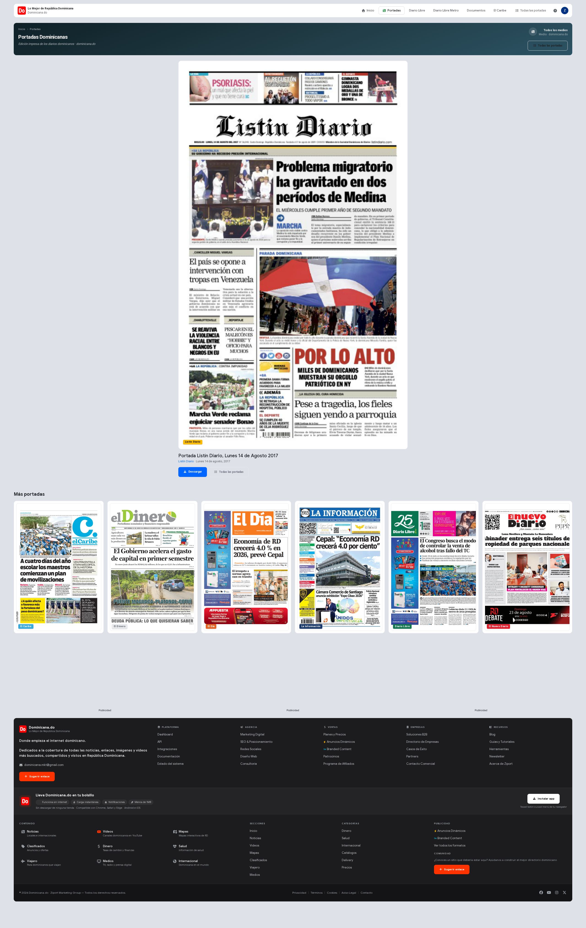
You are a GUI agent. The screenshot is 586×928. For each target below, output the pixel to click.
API (159, 742)
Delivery (347, 860)
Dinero (346, 831)
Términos (317, 892)
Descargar (195, 471)
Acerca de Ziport (501, 764)
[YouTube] (549, 892)
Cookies (332, 892)
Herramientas (499, 749)
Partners (412, 756)
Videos (254, 845)
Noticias (255, 838)
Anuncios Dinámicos (341, 742)
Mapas (254, 853)
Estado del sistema (170, 764)
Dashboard (165, 734)
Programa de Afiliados (338, 764)
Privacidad (299, 892)
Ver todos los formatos (449, 845)
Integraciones (167, 749)
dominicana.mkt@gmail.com (44, 765)
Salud (346, 838)
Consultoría (248, 764)
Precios (347, 867)
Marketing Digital (252, 734)
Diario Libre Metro (446, 10)
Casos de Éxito (416, 749)
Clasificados (258, 860)
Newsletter (497, 756)
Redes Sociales (250, 749)
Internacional (351, 845)
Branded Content (339, 749)
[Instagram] (556, 892)
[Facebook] (541, 892)
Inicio (370, 10)
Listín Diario (186, 461)
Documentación (168, 756)
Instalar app (545, 798)
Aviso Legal (349, 892)
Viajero (255, 867)
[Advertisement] (105, 678)
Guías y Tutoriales (501, 742)
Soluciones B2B (416, 734)
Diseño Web (248, 756)
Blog (492, 734)
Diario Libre (417, 10)
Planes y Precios (334, 734)
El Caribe (500, 10)
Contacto (366, 892)
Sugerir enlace (39, 776)
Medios (255, 875)
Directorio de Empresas (422, 742)
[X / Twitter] (564, 892)
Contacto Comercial (420, 764)
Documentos (476, 10)
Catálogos (349, 853)
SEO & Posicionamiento (256, 742)
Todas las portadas (533, 10)
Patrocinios (331, 756)
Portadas (394, 10)
